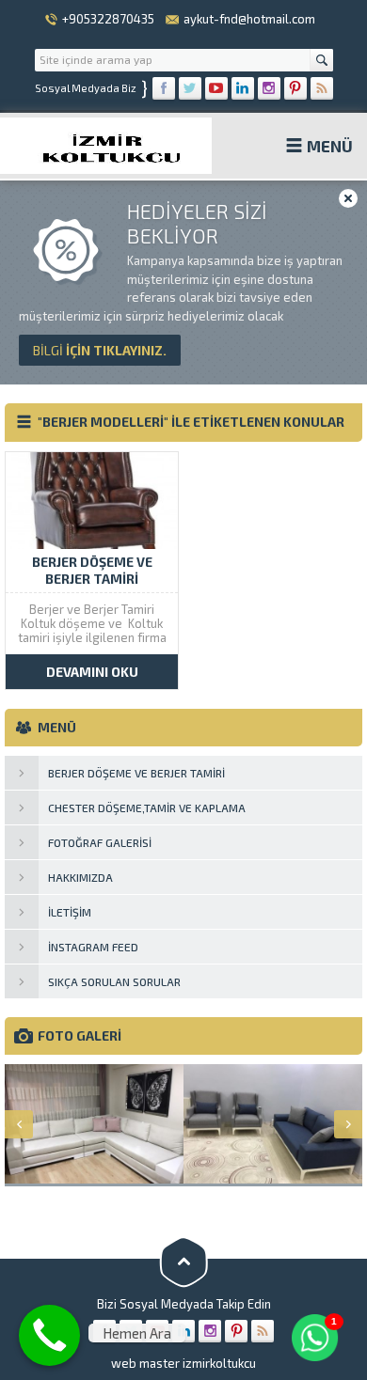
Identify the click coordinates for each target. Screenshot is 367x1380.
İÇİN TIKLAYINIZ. (100, 350)
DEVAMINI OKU (92, 672)
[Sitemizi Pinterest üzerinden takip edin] (295, 88)
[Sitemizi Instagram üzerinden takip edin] (269, 88)
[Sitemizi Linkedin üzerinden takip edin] (242, 88)
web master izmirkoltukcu (183, 1363)
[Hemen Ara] (49, 1335)
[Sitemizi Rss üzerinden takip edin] (322, 88)
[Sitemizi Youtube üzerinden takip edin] (216, 88)
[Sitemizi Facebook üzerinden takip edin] (163, 88)
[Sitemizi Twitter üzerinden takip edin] (190, 88)
